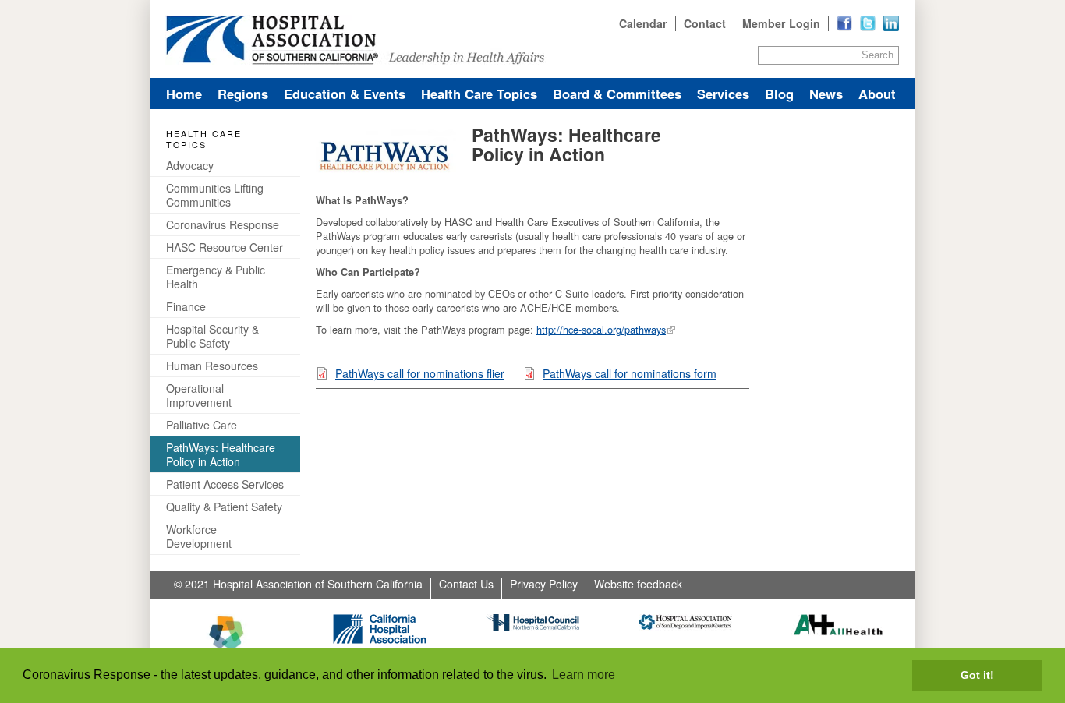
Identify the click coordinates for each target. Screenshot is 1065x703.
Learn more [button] (583, 674)
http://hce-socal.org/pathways (601, 329)
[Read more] (891, 23)
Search (877, 55)
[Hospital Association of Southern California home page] (532, 39)
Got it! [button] (977, 675)
